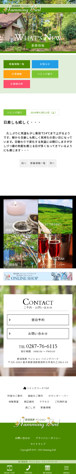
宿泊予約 (38, 319)
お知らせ (45, 64)
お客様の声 (16, 83)
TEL (38, 346)
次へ (52, 163)
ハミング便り (45, 74)
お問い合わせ (38, 333)
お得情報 (17, 74)
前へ (24, 163)
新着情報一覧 (16, 64)
